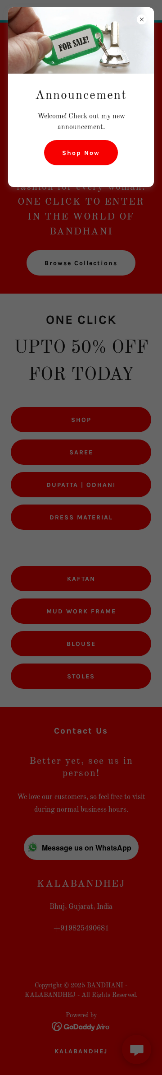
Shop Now (81, 153)
